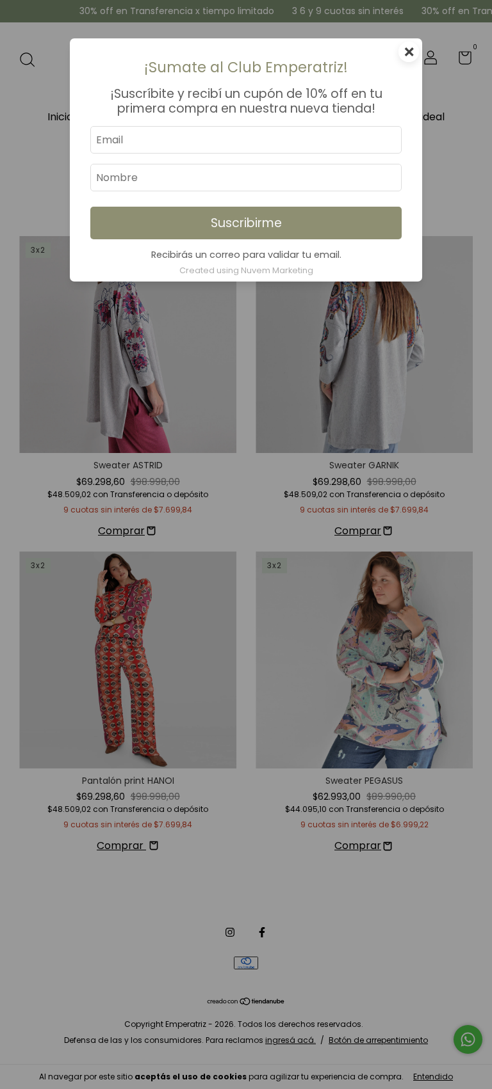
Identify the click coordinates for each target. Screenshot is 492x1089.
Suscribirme (246, 223)
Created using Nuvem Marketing (246, 270)
